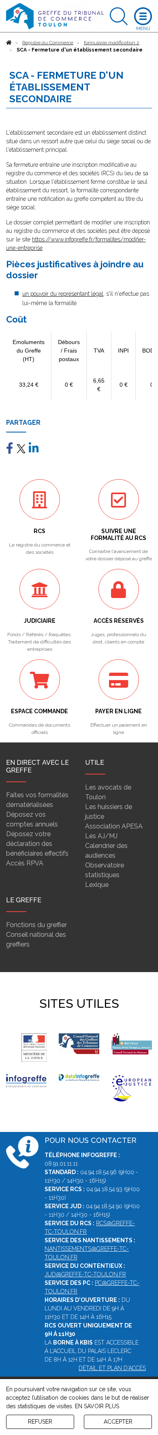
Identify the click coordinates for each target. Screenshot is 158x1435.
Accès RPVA (24, 863)
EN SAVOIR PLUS (97, 1406)
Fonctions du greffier (36, 925)
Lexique (97, 885)
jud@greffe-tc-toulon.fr (85, 1274)
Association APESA (114, 826)
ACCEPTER (118, 1421)
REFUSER (40, 1421)
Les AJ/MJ (101, 836)
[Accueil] (9, 42)
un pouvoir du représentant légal (62, 293)
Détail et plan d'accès (112, 1368)
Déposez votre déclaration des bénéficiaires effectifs (37, 843)
